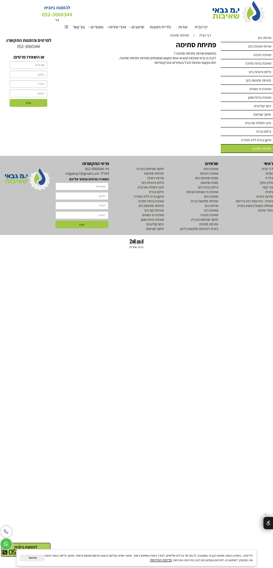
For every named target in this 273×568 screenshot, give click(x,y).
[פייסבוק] (66, 27)
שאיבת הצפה (262, 55)
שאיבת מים (211, 168)
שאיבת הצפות (209, 173)
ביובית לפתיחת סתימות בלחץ (199, 228)
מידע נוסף (266, 182)
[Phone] (6, 530)
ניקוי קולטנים (262, 106)
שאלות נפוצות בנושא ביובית (255, 205)
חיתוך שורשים (262, 114)
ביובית (269, 192)
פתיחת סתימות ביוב (258, 80)
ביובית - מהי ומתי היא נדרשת (254, 201)
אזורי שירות (117, 26)
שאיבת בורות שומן (259, 97)
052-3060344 (94, 168)
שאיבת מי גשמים (260, 89)
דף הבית (201, 26)
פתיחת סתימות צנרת (204, 201)
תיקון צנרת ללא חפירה (256, 140)
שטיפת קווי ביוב (154, 210)
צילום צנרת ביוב (208, 187)
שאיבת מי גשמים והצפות (202, 192)
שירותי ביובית (264, 196)
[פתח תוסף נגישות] (268, 523)
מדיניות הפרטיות (161, 560)
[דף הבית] (27, 179)
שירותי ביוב (264, 38)
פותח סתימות (209, 182)
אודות (182, 26)
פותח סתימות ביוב (206, 178)
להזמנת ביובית (25, 547)
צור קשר (79, 26)
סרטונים (138, 26)
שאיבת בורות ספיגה (258, 63)
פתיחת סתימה (261, 148)
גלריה (268, 178)
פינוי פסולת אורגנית (258, 123)
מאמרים (97, 26)
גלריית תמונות (160, 26)
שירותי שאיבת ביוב (259, 46)
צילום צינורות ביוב (259, 72)
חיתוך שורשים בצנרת (204, 219)
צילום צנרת (263, 131)
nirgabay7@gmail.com (82, 173)
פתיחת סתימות (154, 173)
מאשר (32, 557)
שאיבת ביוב (211, 196)
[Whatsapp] (6, 543)
